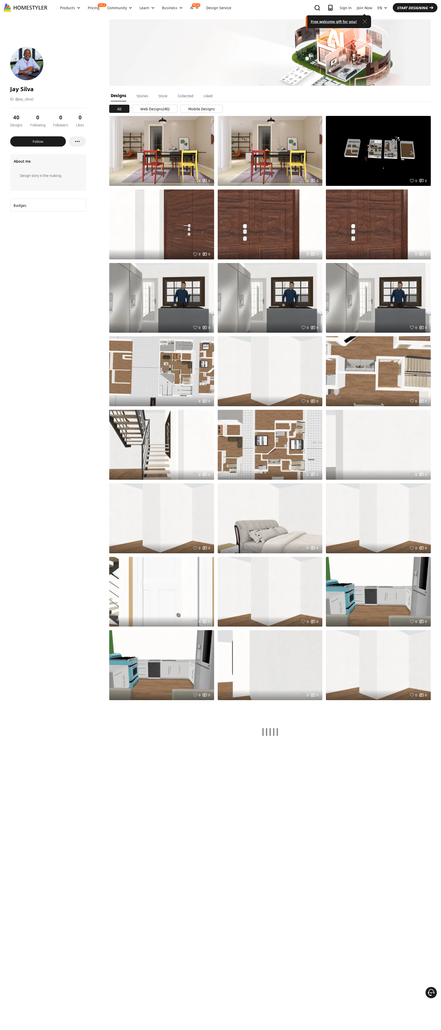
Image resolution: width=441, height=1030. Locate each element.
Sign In (346, 7)
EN (379, 7)
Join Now (364, 7)
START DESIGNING (412, 7)
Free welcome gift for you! (334, 21)
